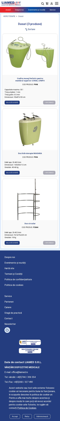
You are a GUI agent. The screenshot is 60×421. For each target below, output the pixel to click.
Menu (56, 4)
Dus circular (30, 223)
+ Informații (49, 102)
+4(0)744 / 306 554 (26, 377)
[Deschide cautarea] (42, 3)
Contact (8, 318)
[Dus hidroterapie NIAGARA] (30, 129)
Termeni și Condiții (13, 274)
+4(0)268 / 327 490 (23, 382)
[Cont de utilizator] (51, 3)
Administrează (42, 416)
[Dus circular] (30, 199)
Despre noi (19, 10)
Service (52, 10)
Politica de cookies (13, 285)
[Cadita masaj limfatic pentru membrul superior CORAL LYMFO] (30, 54)
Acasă (8, 10)
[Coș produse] (47, 3)
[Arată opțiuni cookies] (7, 330)
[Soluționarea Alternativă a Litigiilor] (30, 343)
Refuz (27, 416)
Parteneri (9, 301)
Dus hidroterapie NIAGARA (30, 153)
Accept (15, 416)
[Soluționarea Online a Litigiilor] (30, 351)
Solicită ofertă (12, 102)
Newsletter (10, 324)
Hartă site (9, 268)
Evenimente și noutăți (36, 10)
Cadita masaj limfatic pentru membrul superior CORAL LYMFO (30, 79)
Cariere (7, 307)
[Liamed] (11, 3)
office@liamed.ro (19, 372)
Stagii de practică (13, 313)
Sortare (30, 29)
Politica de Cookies (26, 408)
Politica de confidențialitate (18, 279)
